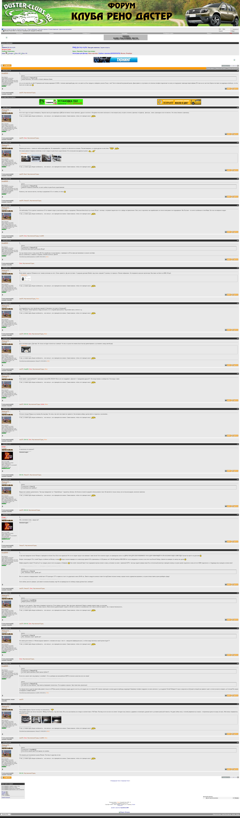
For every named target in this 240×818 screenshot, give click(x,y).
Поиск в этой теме (220, 68)
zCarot (133, 804)
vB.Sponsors (120, 805)
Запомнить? (236, 29)
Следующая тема (125, 780)
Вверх (237, 814)
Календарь (124, 33)
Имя (220, 29)
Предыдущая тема (115, 780)
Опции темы (210, 68)
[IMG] (3, 794)
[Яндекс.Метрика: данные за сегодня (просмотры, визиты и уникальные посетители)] (124, 812)
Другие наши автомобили (65, 29)
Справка (51, 33)
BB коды (4, 791)
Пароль (220, 31)
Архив (233, 814)
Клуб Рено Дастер (226, 814)
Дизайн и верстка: (115, 807)
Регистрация (19, 33)
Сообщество (86, 33)
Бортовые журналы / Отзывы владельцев (48, 29)
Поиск (208, 33)
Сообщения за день (168, 33)
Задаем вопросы (99, 47)
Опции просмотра (232, 68)
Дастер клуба (8, 47)
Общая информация (32, 29)
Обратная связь (217, 814)
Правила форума (6, 797)
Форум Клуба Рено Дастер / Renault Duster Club (15, 29)
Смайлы (4, 793)
